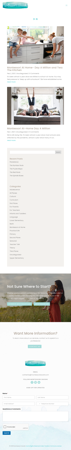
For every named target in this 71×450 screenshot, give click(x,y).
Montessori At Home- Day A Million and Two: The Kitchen (35, 69)
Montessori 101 (41, 304)
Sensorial (13, 241)
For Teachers (15, 210)
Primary (13, 234)
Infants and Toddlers (18, 213)
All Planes (13, 193)
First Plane (13, 203)
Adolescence (15, 190)
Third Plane (14, 251)
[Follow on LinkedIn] (39, 382)
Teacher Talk (15, 244)
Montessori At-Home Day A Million (28, 128)
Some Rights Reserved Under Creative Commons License (43, 446)
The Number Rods (16, 165)
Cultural (13, 196)
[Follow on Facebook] (32, 382)
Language (14, 217)
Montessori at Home (17, 227)
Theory (12, 248)
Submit (6, 433)
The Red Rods (15, 172)
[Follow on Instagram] (35, 382)
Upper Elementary (17, 258)
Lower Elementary (16, 220)
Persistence (14, 162)
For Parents (14, 207)
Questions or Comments (12, 409)
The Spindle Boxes (16, 176)
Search (58, 152)
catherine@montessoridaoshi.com (35, 375)
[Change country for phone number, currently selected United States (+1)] (38, 404)
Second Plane (15, 237)
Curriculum (14, 200)
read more (11, 82)
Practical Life (15, 231)
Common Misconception (19, 304)
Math (12, 224)
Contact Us (34, 346)
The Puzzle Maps (16, 169)
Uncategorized (22, 73)
